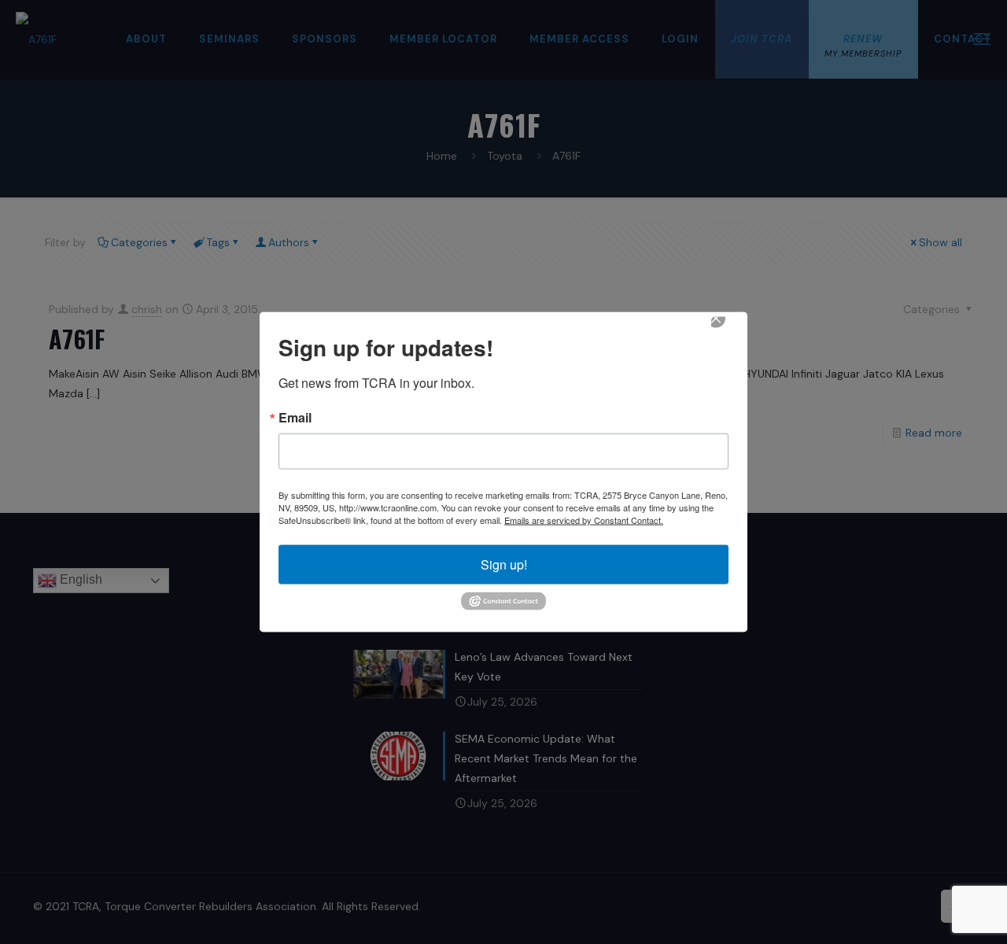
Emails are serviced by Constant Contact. (583, 520)
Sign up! (504, 564)
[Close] (727, 329)
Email (295, 417)
